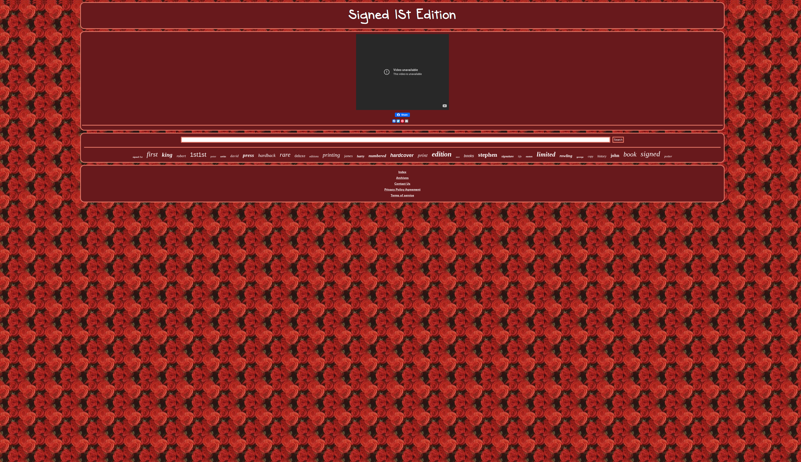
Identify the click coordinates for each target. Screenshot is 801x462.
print (423, 154)
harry (360, 156)
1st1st (198, 154)
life (520, 156)
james (348, 156)
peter (213, 156)
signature (507, 156)
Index (402, 172)
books (469, 156)
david (234, 156)
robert (181, 156)
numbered (377, 155)
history (601, 156)
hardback (267, 155)
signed (650, 154)
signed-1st (137, 157)
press (248, 155)
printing (331, 155)
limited (546, 154)
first (152, 154)
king (167, 155)
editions (314, 156)
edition (442, 154)
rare (285, 154)
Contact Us (402, 183)
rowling (566, 156)
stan (458, 157)
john (615, 155)
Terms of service (402, 195)
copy (590, 156)
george (580, 157)
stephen (487, 154)
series (223, 156)
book (629, 154)
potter (668, 156)
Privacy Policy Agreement (402, 189)
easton (529, 156)
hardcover (402, 155)
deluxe (300, 156)
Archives (402, 177)
